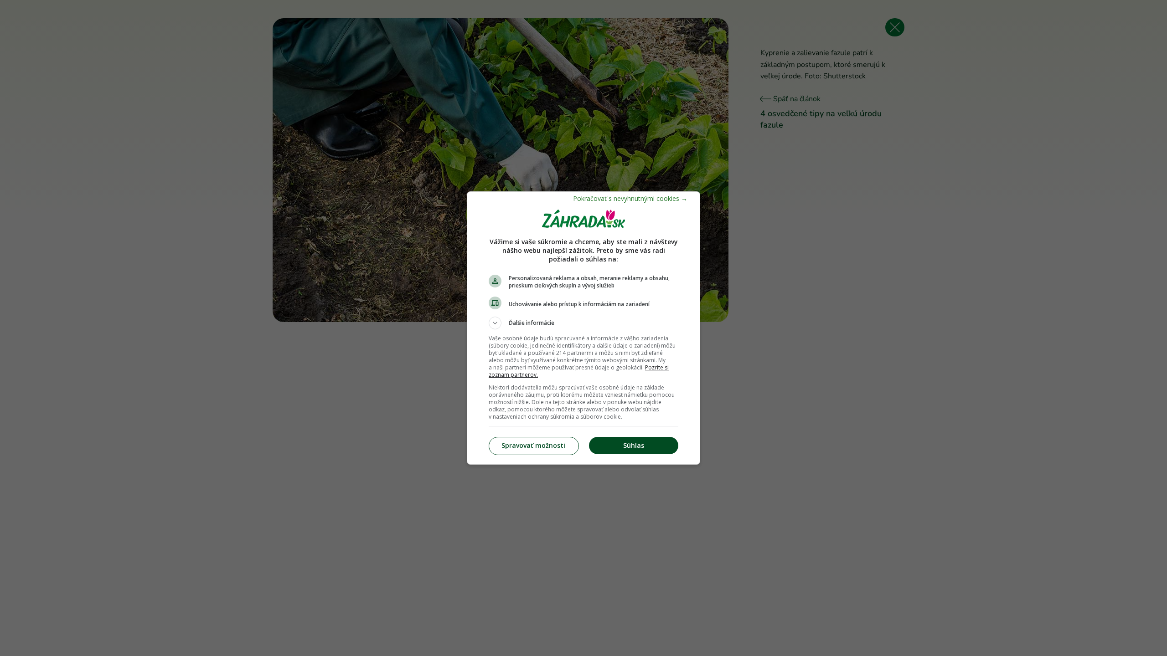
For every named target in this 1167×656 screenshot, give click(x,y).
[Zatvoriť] (630, 198)
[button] (583, 323)
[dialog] (583, 328)
